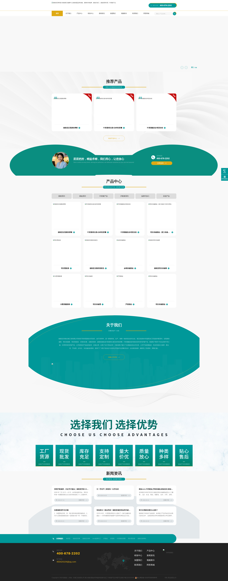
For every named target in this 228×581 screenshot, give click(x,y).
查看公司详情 (112, 357)
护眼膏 (112, 538)
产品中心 (79, 13)
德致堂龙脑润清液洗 (97, 268)
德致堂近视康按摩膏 (70, 128)
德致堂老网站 (142, 538)
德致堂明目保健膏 (160, 268)
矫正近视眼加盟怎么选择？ (148, 510)
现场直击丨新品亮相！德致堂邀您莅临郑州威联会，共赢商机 (114, 510)
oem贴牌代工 (96, 538)
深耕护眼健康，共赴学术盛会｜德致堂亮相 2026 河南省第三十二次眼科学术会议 (71, 489)
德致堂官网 (76, 538)
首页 (57, 13)
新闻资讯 (102, 13)
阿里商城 (146, 13)
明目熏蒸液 (65, 268)
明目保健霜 (97, 304)
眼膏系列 (62, 196)
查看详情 (81, 500)
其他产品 (166, 196)
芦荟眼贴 (128, 304)
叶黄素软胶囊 (121, 538)
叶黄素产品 (104, 196)
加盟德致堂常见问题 (61, 510)
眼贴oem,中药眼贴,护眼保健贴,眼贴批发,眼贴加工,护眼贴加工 (156, 489)
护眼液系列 (125, 196)
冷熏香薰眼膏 (65, 304)
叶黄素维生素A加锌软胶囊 (112, 128)
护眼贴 (105, 538)
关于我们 (68, 13)
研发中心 (91, 13)
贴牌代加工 (145, 196)
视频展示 (124, 13)
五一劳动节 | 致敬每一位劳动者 (108, 489)
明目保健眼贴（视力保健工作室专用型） (160, 232)
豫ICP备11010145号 (127, 577)
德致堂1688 (86, 538)
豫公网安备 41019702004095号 (147, 577)
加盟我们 (113, 13)
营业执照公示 (172, 577)
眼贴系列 (82, 196)
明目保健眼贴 (160, 304)
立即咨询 (160, 163)
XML (166, 577)
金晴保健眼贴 (129, 268)
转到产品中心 (112, 138)
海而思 (68, 538)
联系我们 (135, 13)
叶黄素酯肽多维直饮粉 (155, 128)
